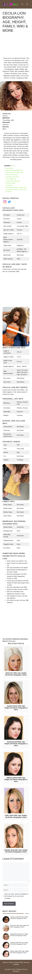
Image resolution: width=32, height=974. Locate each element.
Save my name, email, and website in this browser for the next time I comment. (16, 896)
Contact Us (11, 962)
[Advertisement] (16, 46)
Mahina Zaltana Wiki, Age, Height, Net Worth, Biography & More (16, 779)
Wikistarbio (12, 641)
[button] (22, 4)
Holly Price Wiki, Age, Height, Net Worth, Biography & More (16, 674)
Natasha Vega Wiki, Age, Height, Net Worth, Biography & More (16, 851)
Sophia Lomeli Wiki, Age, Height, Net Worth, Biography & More (19, 917)
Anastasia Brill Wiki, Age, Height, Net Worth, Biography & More (16, 743)
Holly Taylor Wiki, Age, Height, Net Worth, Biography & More (16, 816)
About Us (5, 962)
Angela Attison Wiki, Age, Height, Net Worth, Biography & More (16, 708)
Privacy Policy (19, 962)
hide (13, 165)
